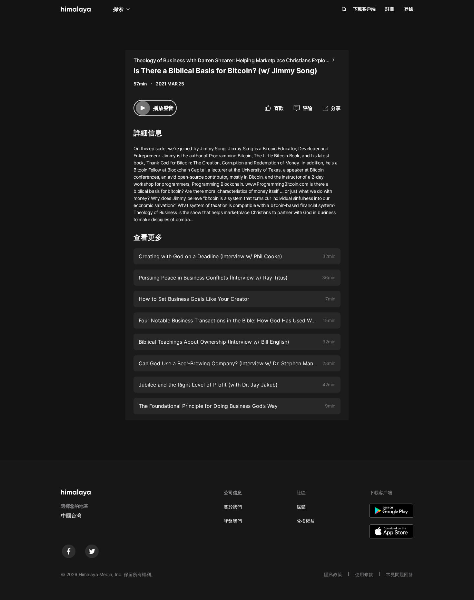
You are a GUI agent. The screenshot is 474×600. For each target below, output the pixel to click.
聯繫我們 (233, 521)
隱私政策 (333, 574)
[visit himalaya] (76, 9)
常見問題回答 (399, 574)
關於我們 (233, 506)
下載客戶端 (364, 9)
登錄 (408, 9)
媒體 (301, 506)
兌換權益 (306, 521)
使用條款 (364, 574)
